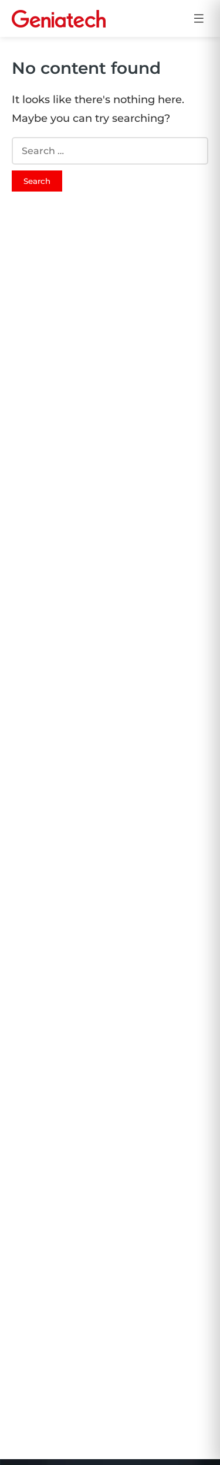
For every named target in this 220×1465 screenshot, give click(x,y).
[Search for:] (110, 150)
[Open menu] (198, 18)
